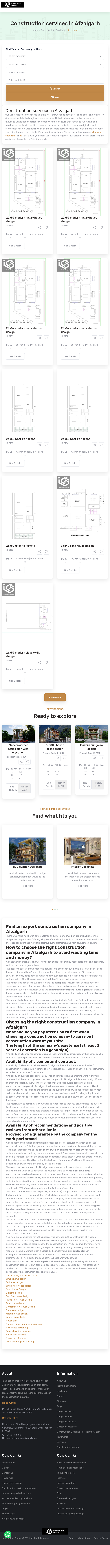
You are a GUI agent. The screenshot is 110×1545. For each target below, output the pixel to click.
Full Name (23, 31)
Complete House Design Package (63, 110)
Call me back (77, 151)
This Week (26, 122)
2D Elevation (27, 106)
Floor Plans (26, 102)
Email (21, 60)
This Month (43, 122)
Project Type (24, 74)
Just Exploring (81, 122)
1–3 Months (61, 122)
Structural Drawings (75, 102)
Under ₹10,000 (28, 133)
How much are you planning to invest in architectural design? (48, 128)
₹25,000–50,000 (74, 133)
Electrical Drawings (75, 106)
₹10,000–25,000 (51, 133)
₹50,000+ (26, 137)
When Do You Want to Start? (32, 117)
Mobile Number (25, 46)
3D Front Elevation (48, 102)
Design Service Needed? (30, 98)
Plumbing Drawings (30, 110)
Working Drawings (49, 106)
